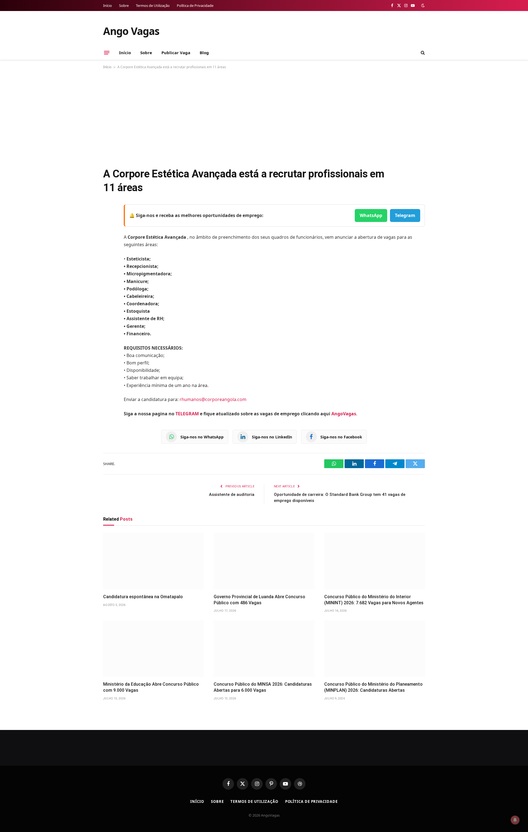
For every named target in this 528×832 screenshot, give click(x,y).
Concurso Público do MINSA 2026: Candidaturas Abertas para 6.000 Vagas (263, 687)
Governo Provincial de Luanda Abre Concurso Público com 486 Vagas (259, 599)
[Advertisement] (264, 117)
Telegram (405, 215)
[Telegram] (108, 264)
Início (107, 5)
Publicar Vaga (175, 52)
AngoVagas (343, 414)
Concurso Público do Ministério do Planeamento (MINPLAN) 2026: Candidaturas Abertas (373, 687)
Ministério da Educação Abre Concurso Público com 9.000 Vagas (151, 687)
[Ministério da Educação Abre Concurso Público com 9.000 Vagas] (153, 648)
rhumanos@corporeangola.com (213, 399)
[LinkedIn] (108, 250)
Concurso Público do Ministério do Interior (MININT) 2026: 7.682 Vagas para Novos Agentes (374, 599)
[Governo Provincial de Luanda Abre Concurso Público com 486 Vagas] (264, 561)
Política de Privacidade (195, 5)
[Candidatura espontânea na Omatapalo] (153, 561)
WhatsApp (371, 215)
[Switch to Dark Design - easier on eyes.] (422, 5)
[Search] (422, 52)
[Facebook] (108, 222)
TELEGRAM (187, 414)
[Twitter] (108, 236)
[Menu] (106, 52)
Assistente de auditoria (231, 494)
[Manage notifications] (515, 819)
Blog (204, 52)
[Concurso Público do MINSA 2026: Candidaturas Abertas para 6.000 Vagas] (264, 648)
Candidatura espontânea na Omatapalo (143, 596)
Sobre (124, 5)
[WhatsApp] (108, 278)
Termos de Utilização (153, 5)
